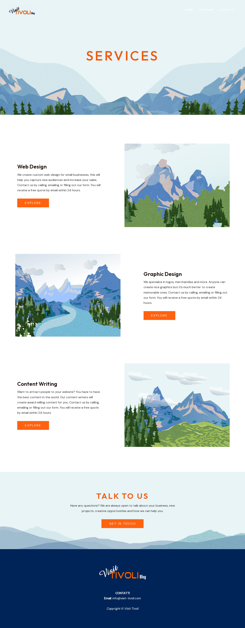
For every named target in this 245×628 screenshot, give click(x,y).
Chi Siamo (206, 10)
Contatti (227, 10)
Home (189, 10)
